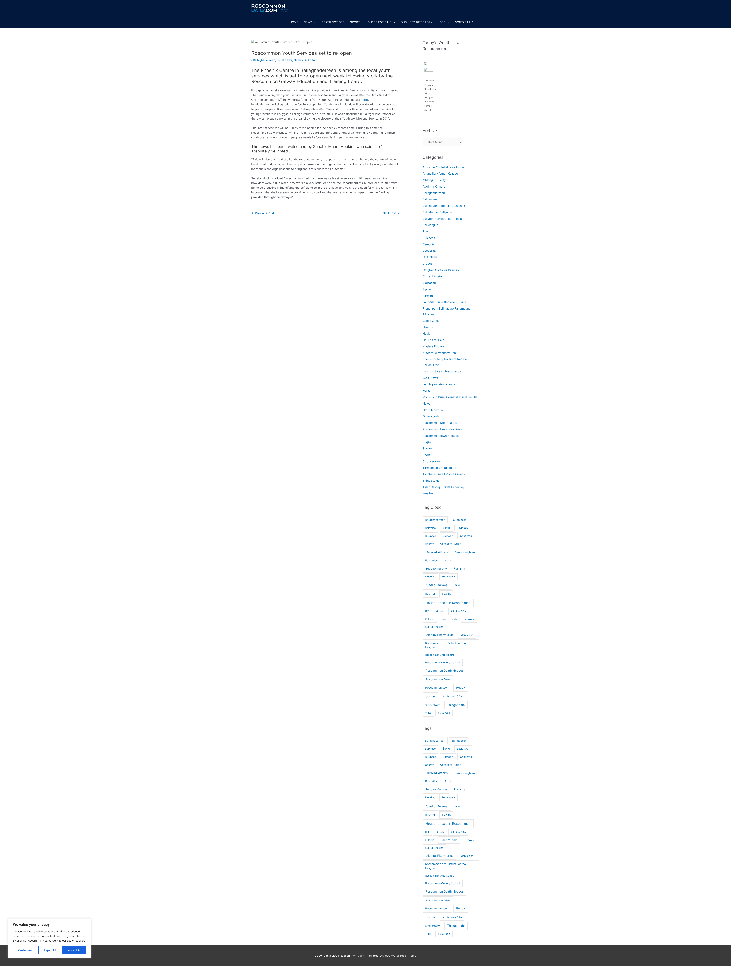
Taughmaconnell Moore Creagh (444, 474)
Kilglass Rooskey (434, 346)
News (308, 22)
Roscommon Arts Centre (439, 654)
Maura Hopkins (434, 626)
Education (429, 283)
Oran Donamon (433, 410)
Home (294, 22)
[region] (49, 938)
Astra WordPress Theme (399, 955)
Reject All (50, 950)
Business (429, 238)
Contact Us (464, 22)
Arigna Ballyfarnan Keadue (440, 173)
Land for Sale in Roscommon (442, 371)
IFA (427, 611)
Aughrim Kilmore (434, 186)
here (364, 99)
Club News (430, 257)
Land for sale (449, 619)
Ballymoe (430, 527)
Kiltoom (429, 619)
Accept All (74, 950)
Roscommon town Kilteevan (441, 435)
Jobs (441, 22)
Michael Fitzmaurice (439, 635)
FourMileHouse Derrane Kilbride (444, 302)
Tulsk (428, 713)
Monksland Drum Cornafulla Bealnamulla (450, 397)
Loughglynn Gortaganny (439, 384)
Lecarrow (469, 619)
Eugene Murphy (436, 568)
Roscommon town (437, 687)
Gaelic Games (432, 321)
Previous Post (263, 213)
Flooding (430, 576)
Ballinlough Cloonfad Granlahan (444, 206)
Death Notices (333, 22)
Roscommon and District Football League (446, 645)
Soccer (427, 448)
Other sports (431, 416)
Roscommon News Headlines (442, 429)
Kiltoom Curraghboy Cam (440, 353)
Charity (429, 543)
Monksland (466, 634)
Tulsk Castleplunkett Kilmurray (443, 487)
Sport (355, 22)
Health (427, 333)
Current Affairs (433, 276)
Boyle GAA (463, 527)
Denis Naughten (465, 552)
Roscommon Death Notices (441, 423)
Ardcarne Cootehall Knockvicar (443, 167)
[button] (314, 22)
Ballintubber (459, 519)
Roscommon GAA (437, 679)
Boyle (426, 231)
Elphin (427, 289)
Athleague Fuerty (434, 180)
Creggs (428, 263)
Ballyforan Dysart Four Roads (442, 218)
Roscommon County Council (442, 662)
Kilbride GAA (458, 611)
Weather (428, 493)
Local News (284, 60)
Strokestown (431, 461)
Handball (428, 327)
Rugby (427, 442)
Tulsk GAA (444, 713)
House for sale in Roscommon (448, 603)
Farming (428, 296)
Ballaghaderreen (264, 60)
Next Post (391, 213)
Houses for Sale (379, 22)
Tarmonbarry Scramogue (439, 467)
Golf (457, 585)
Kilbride (440, 611)
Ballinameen (431, 199)
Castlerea (429, 250)
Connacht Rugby (450, 543)
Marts (426, 390)
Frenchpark (448, 576)
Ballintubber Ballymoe (437, 212)
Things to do (431, 480)
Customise (25, 950)
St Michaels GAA (452, 696)
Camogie (429, 244)
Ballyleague (430, 225)
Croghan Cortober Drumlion (441, 270)
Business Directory (416, 22)
